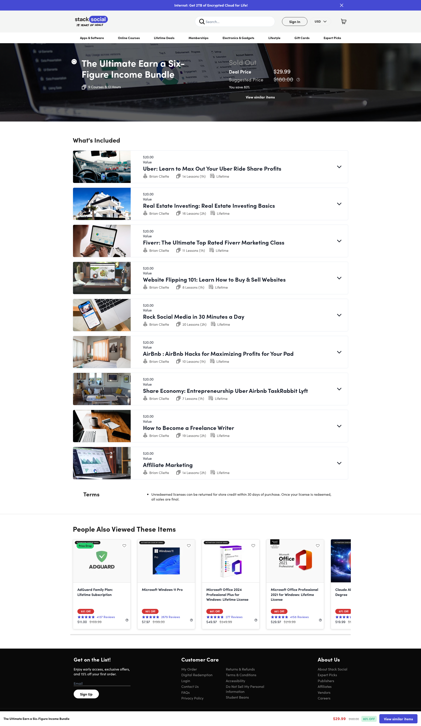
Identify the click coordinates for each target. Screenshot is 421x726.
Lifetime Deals (164, 38)
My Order (189, 669)
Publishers (326, 680)
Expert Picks (332, 38)
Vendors (324, 692)
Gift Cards (302, 38)
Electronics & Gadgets (238, 38)
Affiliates (325, 686)
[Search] (202, 21)
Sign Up (86, 694)
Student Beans (237, 697)
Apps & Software (92, 38)
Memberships (199, 38)
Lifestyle (274, 38)
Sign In (294, 21)
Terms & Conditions (241, 674)
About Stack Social (332, 669)
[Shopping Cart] (343, 21)
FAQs (185, 692)
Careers (324, 698)
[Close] (341, 5)
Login (185, 680)
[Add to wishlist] (74, 61)
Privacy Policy (192, 698)
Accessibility (235, 680)
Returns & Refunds (240, 669)
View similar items (260, 97)
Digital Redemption (196, 674)
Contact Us (190, 686)
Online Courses (129, 38)
